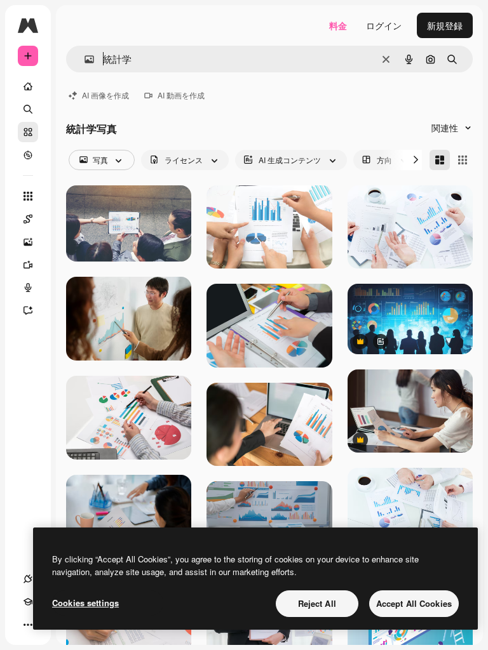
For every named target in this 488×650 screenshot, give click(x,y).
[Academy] (28, 602)
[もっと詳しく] (28, 155)
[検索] (28, 109)
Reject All (317, 603)
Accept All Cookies (414, 603)
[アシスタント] (28, 310)
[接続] (28, 579)
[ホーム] (28, 86)
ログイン (384, 25)
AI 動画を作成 (181, 95)
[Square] (462, 160)
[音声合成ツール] (28, 287)
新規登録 (445, 25)
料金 (338, 25)
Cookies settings (85, 603)
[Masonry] (440, 160)
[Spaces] (28, 219)
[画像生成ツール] (28, 242)
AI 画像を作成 (105, 95)
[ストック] (28, 132)
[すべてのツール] (28, 196)
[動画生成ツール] (28, 265)
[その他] (28, 624)
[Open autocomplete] (84, 59)
